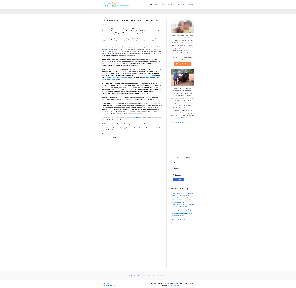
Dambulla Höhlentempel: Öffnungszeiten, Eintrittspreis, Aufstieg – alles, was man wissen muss (182, 204)
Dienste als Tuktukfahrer (132, 117)
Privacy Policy (106, 283)
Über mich (190, 4)
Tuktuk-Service (180, 4)
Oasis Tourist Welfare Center (113, 51)
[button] (172, 5)
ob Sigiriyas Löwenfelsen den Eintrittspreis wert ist (118, 77)
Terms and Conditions (108, 285)
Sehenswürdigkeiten (166, 4)
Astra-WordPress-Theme (176, 285)
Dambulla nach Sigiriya (149, 75)
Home (156, 4)
